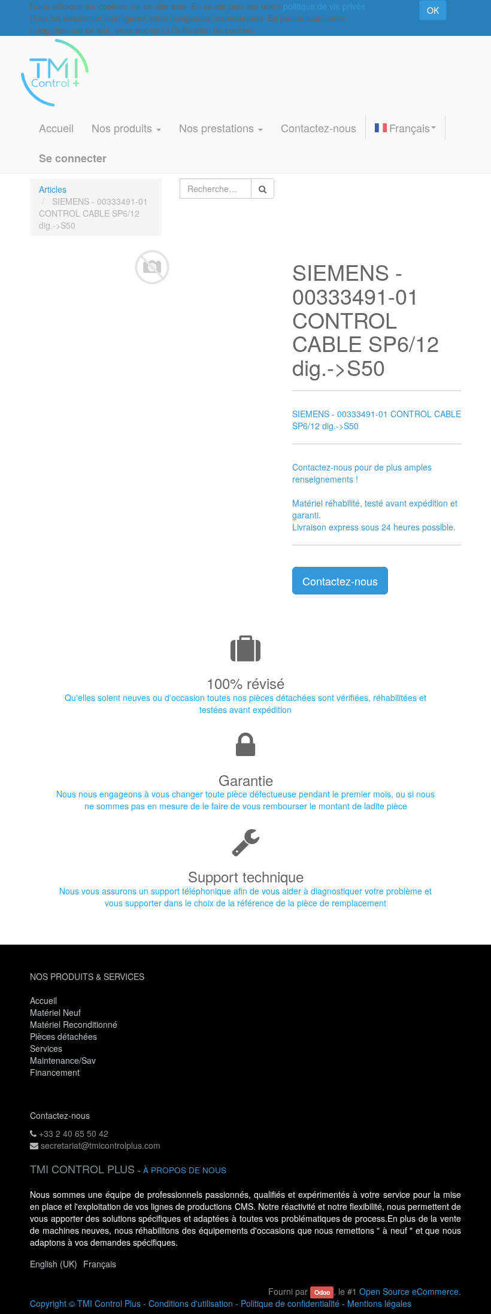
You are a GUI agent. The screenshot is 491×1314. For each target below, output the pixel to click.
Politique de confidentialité (290, 1303)
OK (433, 10)
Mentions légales (379, 1303)
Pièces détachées (63, 1036)
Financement (55, 1072)
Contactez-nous (340, 580)
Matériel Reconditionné (73, 1024)
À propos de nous (184, 1170)
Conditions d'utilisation (190, 1303)
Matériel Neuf (55, 1012)
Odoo (322, 1292)
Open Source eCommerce (409, 1291)
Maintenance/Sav (63, 1060)
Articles (52, 189)
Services (47, 1048)
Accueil (43, 1000)
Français (409, 127)
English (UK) (53, 1264)
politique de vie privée (324, 6)
